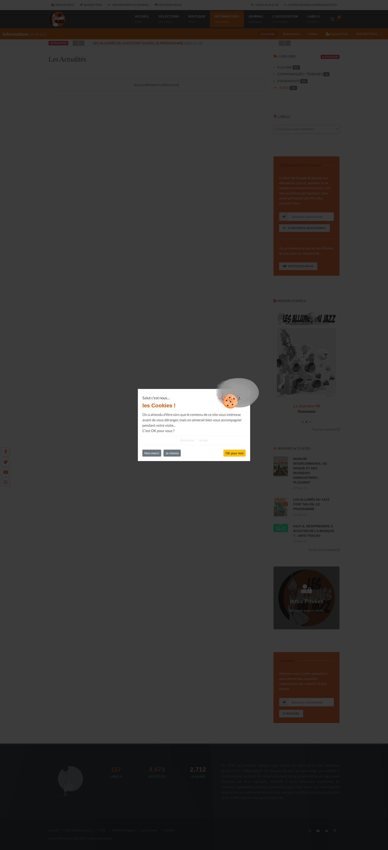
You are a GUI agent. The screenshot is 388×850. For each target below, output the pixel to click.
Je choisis (172, 453)
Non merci (151, 453)
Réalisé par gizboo (194, 440)
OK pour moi (234, 453)
